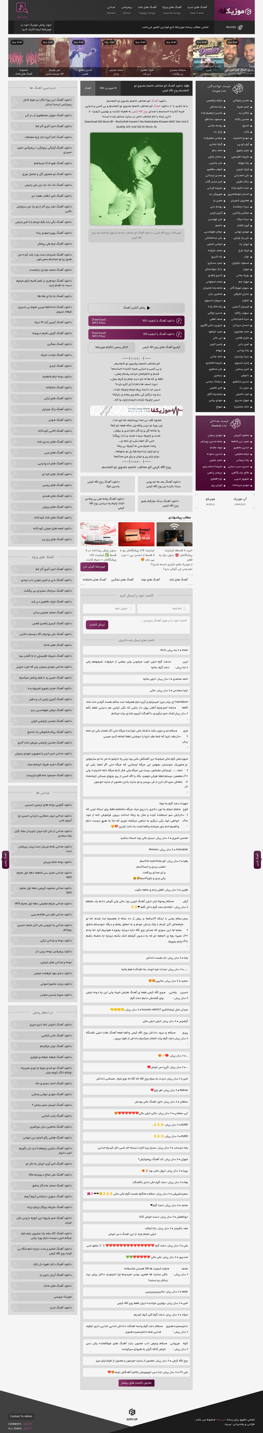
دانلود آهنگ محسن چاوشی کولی (51, 721)
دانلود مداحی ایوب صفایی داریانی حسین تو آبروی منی (45, 818)
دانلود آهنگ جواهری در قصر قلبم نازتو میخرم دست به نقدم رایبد (44, 283)
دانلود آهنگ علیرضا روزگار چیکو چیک (49, 1207)
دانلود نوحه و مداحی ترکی (56, 940)
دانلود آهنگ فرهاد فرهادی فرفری (51, 1057)
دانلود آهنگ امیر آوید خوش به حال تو (49, 1164)
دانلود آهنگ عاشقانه (59, 387)
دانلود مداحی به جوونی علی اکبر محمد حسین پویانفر (44, 927)
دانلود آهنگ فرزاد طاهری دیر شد (51, 602)
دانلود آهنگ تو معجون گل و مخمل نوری (47, 174)
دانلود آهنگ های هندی (57, 496)
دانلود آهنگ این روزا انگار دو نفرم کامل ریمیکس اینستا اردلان (47, 102)
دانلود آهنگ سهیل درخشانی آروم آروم (48, 1196)
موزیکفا (234, 10)
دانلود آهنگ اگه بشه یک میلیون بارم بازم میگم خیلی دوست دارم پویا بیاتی (46, 1235)
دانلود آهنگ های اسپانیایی (55, 463)
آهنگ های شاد (178, 580)
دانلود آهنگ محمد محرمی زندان (52, 612)
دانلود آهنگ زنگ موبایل (57, 409)
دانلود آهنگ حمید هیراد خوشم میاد (49, 764)
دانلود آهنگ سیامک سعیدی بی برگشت (48, 591)
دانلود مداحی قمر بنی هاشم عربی (51, 914)
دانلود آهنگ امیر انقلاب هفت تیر (51, 196)
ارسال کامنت (97, 625)
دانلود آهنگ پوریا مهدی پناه (54, 233)
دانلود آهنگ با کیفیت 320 (158, 321)
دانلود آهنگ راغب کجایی (57, 1116)
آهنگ (88, 88)
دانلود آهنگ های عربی (58, 453)
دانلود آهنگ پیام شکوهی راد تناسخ (49, 732)
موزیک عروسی (63, 1297)
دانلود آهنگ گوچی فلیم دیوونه (52, 333)
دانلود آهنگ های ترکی (58, 398)
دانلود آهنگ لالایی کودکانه (55, 431)
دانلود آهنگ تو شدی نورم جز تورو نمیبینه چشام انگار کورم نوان (46, 1070)
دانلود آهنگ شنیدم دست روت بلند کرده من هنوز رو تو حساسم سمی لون (45, 257)
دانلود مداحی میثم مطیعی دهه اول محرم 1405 (43, 903)
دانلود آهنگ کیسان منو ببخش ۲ (52, 1105)
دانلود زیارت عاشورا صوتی (56, 984)
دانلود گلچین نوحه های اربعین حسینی (48, 805)
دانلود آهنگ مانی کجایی (56, 1035)
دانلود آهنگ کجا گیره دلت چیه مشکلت (48, 137)
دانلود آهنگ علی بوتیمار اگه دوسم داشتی (46, 634)
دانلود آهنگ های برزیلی (57, 507)
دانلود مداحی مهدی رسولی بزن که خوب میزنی (44, 667)
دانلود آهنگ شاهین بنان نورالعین (51, 1127)
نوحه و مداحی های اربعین (56, 962)
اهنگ (156, 106)
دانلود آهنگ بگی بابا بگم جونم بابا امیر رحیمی (43, 222)
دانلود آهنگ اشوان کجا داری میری (51, 1025)
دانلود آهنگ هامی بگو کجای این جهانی (47, 1138)
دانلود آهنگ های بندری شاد (54, 442)
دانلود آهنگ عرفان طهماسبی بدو (51, 710)
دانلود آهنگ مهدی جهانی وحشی (51, 1094)
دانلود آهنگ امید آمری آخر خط (54, 126)
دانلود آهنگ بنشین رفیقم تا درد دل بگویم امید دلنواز (45, 1150)
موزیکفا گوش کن (94, 567)
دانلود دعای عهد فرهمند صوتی (53, 973)
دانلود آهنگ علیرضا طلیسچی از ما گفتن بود (45, 656)
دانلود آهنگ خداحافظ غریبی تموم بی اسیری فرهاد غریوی (45, 309)
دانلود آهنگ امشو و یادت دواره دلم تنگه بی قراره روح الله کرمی (44, 1251)
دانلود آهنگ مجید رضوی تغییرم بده (50, 688)
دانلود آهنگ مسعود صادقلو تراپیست (49, 775)
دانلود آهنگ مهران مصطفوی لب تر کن (48, 115)
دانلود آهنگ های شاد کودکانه (53, 517)
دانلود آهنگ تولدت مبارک (56, 355)
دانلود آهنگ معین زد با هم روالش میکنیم (45, 678)
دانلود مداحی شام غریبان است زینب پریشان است (45, 849)
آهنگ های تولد (150, 580)
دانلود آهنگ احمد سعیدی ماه (53, 1083)
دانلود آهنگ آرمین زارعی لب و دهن (50, 699)
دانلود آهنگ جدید (61, 1308)
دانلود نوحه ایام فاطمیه (57, 376)
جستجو (22, 17)
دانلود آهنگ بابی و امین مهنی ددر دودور (46, 580)
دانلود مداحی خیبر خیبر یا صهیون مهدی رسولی (43, 753)
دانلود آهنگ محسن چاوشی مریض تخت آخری (44, 743)
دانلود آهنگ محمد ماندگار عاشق (52, 1185)
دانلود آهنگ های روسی (57, 485)
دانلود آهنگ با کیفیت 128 (158, 334)
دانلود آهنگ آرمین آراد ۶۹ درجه (53, 322)
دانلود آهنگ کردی (60, 366)
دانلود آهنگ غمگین (59, 344)
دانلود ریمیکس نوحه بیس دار (54, 951)
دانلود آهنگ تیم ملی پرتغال (54, 244)
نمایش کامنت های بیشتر (136, 1383)
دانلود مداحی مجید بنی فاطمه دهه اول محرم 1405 (44, 875)
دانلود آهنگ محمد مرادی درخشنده (50, 270)
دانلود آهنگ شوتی (60, 420)
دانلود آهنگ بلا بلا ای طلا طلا (54, 296)
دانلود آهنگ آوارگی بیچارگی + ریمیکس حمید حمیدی (44, 150)
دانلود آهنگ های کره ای (57, 474)
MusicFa (231, 27)
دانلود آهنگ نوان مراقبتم (56, 1046)
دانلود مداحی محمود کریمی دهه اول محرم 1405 (46, 890)
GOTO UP (132, 1420)
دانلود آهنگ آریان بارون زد (55, 1275)
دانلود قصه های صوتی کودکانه (52, 528)
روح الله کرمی (140, 111)
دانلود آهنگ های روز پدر (57, 539)
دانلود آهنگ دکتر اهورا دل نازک (52, 1264)
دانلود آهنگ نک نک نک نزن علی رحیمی (48, 185)
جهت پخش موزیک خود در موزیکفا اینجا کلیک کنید (36, 27)
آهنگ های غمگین (122, 580)
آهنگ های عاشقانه (94, 580)
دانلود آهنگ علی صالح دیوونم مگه (50, 1175)
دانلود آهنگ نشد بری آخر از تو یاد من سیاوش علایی (44, 209)
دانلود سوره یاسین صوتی (56, 995)
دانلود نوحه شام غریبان (57, 862)
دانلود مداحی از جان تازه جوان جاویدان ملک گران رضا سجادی (43, 833)
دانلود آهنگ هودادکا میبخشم (53, 163)
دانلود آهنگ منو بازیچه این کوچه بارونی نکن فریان (44, 1220)
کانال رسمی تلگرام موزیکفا (111, 347)
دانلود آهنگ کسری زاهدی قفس (52, 623)
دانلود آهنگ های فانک (57, 645)
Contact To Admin (21, 1416)
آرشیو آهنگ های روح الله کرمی (161, 347)
